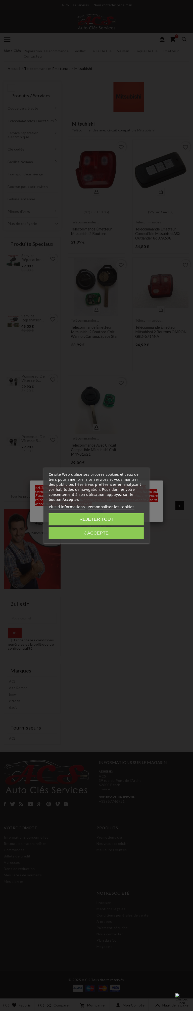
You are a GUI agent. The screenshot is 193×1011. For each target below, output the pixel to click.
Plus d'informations (67, 506)
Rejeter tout (96, 519)
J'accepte (96, 533)
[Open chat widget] (181, 999)
